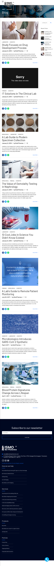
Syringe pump (4, 531)
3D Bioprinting (5, 476)
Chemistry (4, 336)
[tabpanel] (20, 218)
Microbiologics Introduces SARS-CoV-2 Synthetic (16, 340)
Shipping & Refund (5, 548)
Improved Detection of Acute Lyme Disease (47, 45)
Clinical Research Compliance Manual (48, 34)
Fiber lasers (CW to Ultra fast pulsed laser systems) (12, 508)
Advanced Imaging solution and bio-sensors (10, 505)
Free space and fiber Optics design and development (12, 511)
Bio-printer (4, 525)
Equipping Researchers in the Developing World (48, 40)
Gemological (5, 134)
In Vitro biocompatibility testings (8, 502)
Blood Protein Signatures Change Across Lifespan (16, 391)
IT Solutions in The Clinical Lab (19, 93)
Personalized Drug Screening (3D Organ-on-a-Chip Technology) (14, 470)
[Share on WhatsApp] (8, 63)
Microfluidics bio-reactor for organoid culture (10, 528)
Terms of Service (5, 545)
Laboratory (5, 42)
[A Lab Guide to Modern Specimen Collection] (20, 123)
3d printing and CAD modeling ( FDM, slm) (10, 493)
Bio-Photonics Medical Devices (8, 473)
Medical (12, 180)
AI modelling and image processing (9, 514)
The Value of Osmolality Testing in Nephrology (19, 185)
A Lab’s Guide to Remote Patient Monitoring (20, 293)
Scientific (12, 42)
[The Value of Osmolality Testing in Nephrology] (20, 169)
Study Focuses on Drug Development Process (15, 46)
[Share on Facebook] (3, 63)
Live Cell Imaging (5, 479)
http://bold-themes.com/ (20, 329)
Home (3, 9)
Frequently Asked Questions (7, 551)
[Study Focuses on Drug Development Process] (20, 30)
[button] (3, 373)
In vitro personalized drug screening (9, 499)
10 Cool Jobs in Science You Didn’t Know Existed (17, 236)
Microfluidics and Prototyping (7, 482)
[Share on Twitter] (6, 63)
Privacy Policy (4, 542)
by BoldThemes (18, 51)
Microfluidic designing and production (9, 496)
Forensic (4, 90)
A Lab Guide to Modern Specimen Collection (14, 139)
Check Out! (20, 323)
